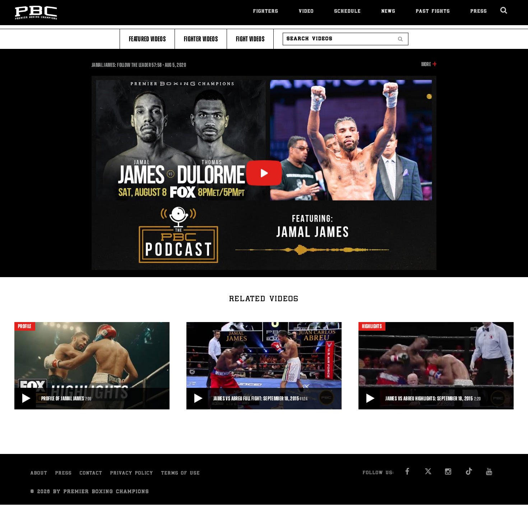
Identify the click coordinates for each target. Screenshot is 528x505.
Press (479, 11)
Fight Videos (250, 39)
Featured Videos (147, 39)
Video (306, 11)
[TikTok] (469, 473)
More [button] (426, 65)
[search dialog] (504, 10)
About (39, 473)
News (388, 11)
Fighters (265, 11)
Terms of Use (180, 473)
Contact (91, 473)
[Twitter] (428, 473)
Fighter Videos (201, 39)
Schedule (347, 11)
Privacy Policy (131, 473)
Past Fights (433, 11)
